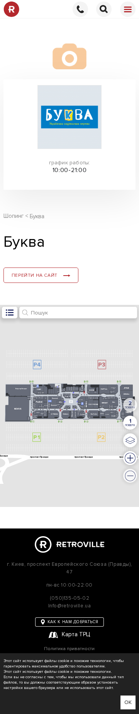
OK (128, 702)
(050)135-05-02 (69, 598)
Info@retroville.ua (69, 606)
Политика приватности (69, 649)
